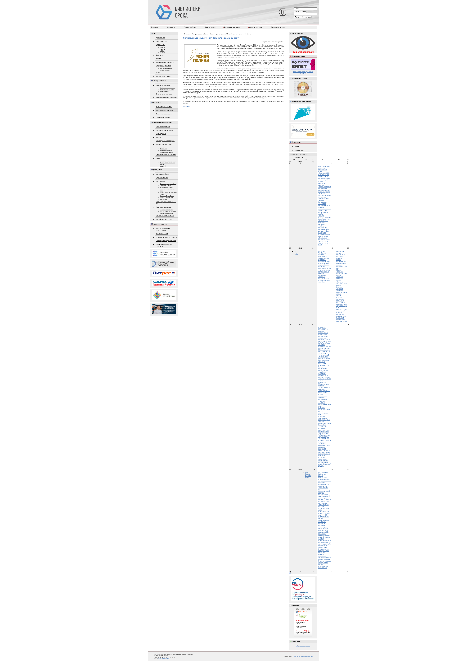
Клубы (158, 73)
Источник (186, 106)
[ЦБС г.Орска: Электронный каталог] (303, 96)
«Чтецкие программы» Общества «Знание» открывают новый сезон (324, 402)
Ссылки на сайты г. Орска (165, 216)
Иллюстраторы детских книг (166, 241)
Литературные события (164, 110)
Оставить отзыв (278, 27)
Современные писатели (164, 114)
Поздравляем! (323, 472)
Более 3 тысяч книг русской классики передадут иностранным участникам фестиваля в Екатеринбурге (341, 315)
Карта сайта (210, 27)
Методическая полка (163, 85)
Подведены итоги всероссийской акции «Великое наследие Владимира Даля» (324, 265)
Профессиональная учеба (167, 88)
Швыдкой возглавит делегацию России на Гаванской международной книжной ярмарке (324, 188)
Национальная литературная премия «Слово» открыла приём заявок (324, 178)
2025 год (162, 49)
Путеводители (161, 134)
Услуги (158, 59)
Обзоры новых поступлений (168, 211)
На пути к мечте (296, 253)
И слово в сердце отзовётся (324, 281)
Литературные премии (164, 107)
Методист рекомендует (167, 89)
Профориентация (165, 70)
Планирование (164, 91)
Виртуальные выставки (164, 94)
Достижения (160, 38)
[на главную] (177, 12)
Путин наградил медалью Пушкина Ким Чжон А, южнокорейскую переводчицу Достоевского (324, 483)
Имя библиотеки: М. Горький (166, 155)
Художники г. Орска (165, 185)
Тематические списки (166, 150)
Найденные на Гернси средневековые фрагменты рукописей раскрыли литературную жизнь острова (323, 523)
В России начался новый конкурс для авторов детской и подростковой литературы (324, 544)
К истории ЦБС (161, 41)
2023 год (162, 52)
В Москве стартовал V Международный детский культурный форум (324, 420)
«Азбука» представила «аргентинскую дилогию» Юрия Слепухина (323, 229)
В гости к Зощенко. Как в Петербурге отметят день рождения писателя (324, 221)
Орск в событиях (162, 178)
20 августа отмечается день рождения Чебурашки (324, 446)
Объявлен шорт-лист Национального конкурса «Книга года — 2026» (324, 511)
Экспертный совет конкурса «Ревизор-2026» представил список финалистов (324, 392)
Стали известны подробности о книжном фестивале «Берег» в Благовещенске (324, 274)
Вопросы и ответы (232, 27)
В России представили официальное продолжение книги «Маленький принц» (324, 461)
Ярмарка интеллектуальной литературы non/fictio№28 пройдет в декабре (324, 211)
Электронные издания (166, 152)
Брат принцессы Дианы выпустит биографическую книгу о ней (324, 453)
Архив (297, 146)
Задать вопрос (255, 27)
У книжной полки (162, 234)
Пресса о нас (160, 45)
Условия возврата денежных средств (303, 72)
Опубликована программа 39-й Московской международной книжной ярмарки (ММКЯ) (324, 535)
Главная (154, 27)
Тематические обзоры (166, 209)
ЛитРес (158, 137)
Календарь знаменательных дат (166, 202)
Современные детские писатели (164, 245)
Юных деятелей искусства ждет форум (341, 272)
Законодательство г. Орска (165, 141)
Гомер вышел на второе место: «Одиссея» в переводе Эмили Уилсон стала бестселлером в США (324, 240)
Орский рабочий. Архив (164, 219)
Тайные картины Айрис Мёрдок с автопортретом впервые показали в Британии (324, 438)
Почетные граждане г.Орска (168, 184)
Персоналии (163, 199)
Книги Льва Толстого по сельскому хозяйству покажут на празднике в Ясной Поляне (324, 429)
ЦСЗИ (158, 158)
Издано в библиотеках (164, 144)
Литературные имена (166, 187)
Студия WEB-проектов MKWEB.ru (302, 656)
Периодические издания (164, 130)
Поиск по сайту (300, 12)
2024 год (162, 51)
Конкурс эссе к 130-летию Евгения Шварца (324, 203)
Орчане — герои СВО (166, 197)
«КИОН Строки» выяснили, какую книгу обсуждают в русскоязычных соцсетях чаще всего (341, 301)
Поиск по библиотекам (303, 17)
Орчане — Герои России (167, 196)
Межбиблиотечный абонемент (166, 97)
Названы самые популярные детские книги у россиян (323, 504)
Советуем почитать (163, 117)
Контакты (171, 27)
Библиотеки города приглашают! (340, 253)
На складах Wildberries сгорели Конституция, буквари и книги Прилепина (323, 255)
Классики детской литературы (166, 237)
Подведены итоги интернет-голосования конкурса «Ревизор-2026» (324, 169)
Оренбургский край (162, 174)
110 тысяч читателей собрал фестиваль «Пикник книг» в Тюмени (324, 197)
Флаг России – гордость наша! (308, 475)
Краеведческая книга (163, 207)
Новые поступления (163, 127)
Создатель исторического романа (323, 329)
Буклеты (162, 147)
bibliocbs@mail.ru (163, 658)
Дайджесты (163, 148)
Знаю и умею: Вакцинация (323, 333)
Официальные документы (165, 62)
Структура (159, 55)
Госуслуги (162, 166)
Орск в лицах (160, 181)
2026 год (162, 47)
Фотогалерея (299, 150)
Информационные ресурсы (168, 161)
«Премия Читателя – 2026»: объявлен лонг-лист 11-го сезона (341, 281)
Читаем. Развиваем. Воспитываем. (163, 229)
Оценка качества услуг (164, 76)
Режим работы (190, 27)
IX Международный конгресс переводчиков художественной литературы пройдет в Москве (324, 495)
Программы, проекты (163, 66)
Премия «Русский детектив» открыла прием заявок (341, 290)
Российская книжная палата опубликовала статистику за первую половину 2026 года (341, 262)
